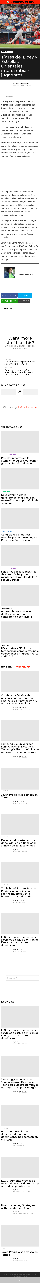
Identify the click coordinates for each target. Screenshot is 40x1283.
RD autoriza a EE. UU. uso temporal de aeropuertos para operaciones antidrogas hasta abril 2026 (20, 652)
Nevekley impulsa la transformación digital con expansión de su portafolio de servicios (19, 499)
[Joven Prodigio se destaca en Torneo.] (20, 778)
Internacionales (9, 455)
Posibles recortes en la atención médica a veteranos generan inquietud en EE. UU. (19, 461)
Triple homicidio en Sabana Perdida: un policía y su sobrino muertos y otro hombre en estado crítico (18, 892)
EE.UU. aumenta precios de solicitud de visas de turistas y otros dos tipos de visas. (20, 1183)
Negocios (6, 492)
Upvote (8, 392)
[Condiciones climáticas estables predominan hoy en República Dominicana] (20, 518)
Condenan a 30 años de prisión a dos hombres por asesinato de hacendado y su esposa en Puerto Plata (19, 699)
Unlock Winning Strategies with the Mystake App (18, 1206)
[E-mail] (5, 286)
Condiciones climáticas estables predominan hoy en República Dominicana (19, 537)
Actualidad (23, 667)
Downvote (30, 392)
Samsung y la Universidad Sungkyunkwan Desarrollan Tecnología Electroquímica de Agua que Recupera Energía (20, 748)
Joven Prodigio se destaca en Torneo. (19, 796)
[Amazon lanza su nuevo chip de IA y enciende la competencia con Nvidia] (20, 595)
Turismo (5, 645)
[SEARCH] (38, 2)
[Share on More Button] (20, 1280)
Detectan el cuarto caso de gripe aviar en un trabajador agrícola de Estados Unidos (18, 843)
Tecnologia (7, 608)
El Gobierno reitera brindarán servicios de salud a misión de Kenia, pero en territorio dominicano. (20, 941)
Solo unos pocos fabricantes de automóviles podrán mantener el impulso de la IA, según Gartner (19, 575)
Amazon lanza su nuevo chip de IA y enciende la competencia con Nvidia (19, 614)
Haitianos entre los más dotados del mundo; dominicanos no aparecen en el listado (19, 1135)
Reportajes (7, 531)
